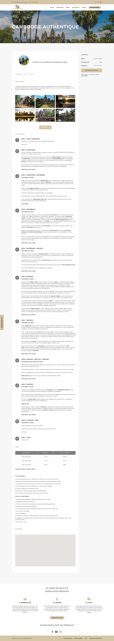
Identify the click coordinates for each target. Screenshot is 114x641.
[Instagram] (101, 2)
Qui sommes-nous (68, 638)
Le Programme (19, 74)
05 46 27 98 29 (35, 2)
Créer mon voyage (57, 617)
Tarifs (25, 74)
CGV (86, 638)
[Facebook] (96, 2)
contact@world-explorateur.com (21, 2)
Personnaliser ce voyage (91, 70)
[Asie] (24, 60)
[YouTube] (98, 2)
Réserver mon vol (2, 322)
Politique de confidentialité (95, 638)
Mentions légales (78, 638)
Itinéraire (31, 74)
